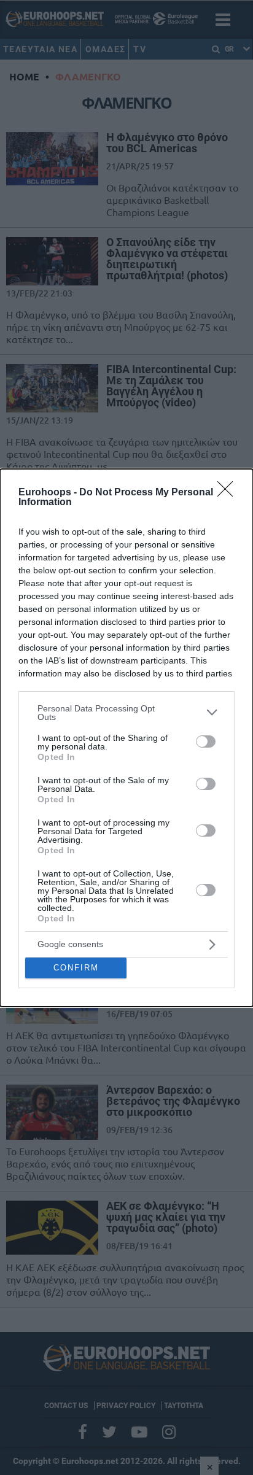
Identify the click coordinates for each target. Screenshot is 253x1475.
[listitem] (126, 712)
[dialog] (126, 738)
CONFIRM (76, 967)
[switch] (206, 741)
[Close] (229, 493)
